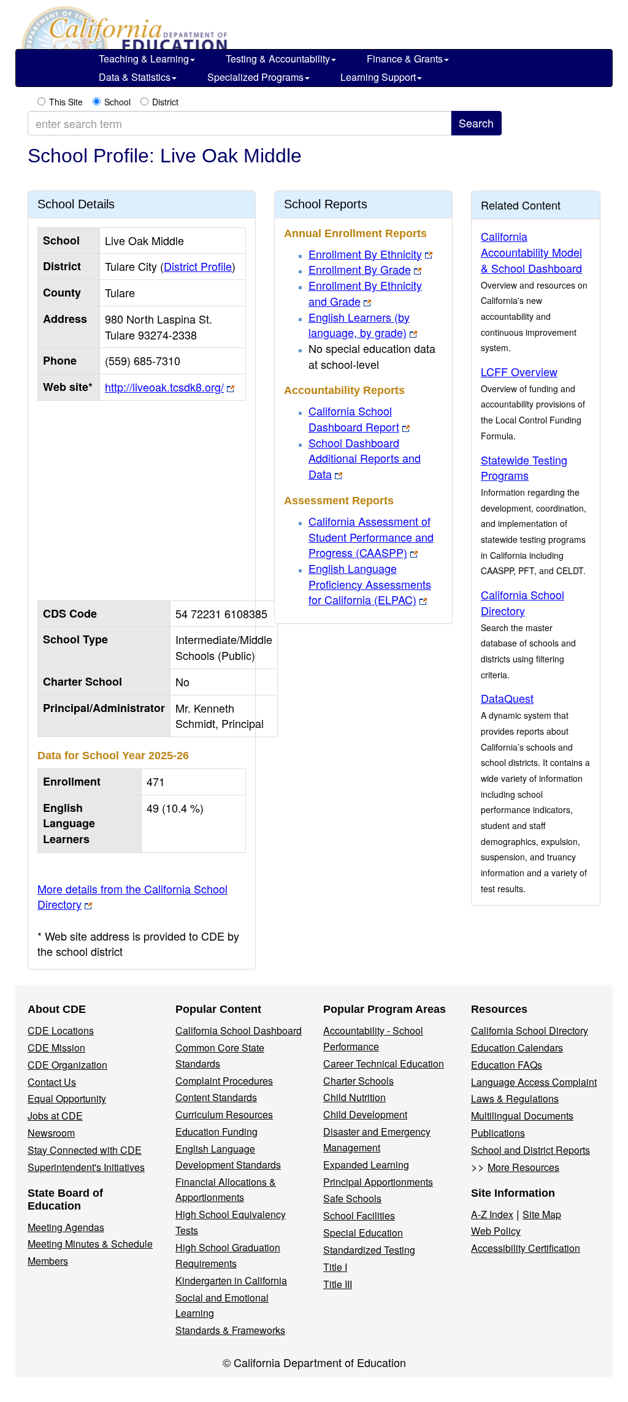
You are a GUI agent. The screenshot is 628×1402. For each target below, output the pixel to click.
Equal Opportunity (67, 1098)
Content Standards (216, 1097)
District (165, 102)
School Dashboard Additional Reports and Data (364, 458)
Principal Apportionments (378, 1182)
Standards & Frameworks (230, 1330)
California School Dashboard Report (353, 418)
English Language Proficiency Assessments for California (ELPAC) (369, 583)
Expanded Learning (366, 1165)
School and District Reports (530, 1150)
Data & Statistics (134, 77)
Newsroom (51, 1133)
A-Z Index (492, 1214)
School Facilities (359, 1215)
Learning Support (378, 77)
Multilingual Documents (522, 1115)
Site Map (542, 1214)
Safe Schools (352, 1198)
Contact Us (52, 1082)
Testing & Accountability (278, 58)
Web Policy (496, 1231)
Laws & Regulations (515, 1098)
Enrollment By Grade (359, 269)
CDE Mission (56, 1047)
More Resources (523, 1167)
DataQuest (507, 698)
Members (48, 1261)
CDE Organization (67, 1065)
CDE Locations (61, 1030)
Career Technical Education (383, 1063)
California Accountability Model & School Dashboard (531, 251)
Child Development (365, 1114)
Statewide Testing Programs (524, 467)
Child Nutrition (354, 1097)
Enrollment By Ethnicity (365, 254)
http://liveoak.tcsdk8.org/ (164, 387)
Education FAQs (506, 1065)
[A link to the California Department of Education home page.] (123, 30)
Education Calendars (517, 1047)
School (117, 102)
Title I (335, 1267)
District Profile (198, 266)
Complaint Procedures (224, 1081)
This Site (66, 102)
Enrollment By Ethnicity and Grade (365, 293)
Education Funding (216, 1131)
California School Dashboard (238, 1030)
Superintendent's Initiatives (86, 1167)
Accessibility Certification (525, 1248)
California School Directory (522, 602)
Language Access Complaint (534, 1082)
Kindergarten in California (231, 1280)
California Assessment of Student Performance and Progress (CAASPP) (371, 536)
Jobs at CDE (55, 1115)
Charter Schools (358, 1081)
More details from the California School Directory (132, 896)
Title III (337, 1284)
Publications (498, 1133)
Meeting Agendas (66, 1227)
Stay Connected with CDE (85, 1150)
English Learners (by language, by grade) (359, 325)
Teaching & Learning (144, 58)
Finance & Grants (405, 58)
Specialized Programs (255, 77)
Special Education (363, 1233)
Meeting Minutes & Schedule (90, 1244)
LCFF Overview (519, 371)
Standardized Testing (369, 1250)
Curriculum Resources (224, 1114)
